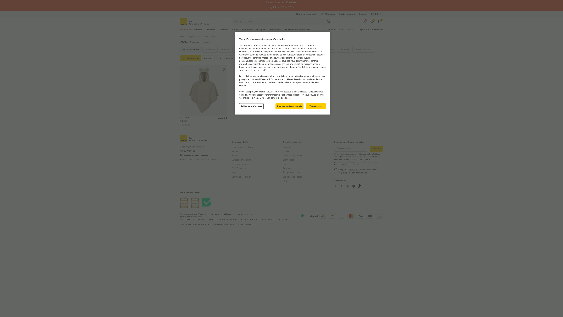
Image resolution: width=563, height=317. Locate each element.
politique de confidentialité (277, 83)
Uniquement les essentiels (289, 106)
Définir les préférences (251, 106)
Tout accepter (316, 106)
